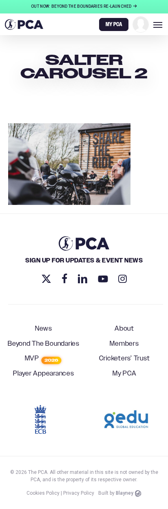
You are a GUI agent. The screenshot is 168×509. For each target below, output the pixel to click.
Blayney (124, 493)
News (43, 329)
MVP (42, 359)
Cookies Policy (43, 493)
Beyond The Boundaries (44, 344)
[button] (157, 24)
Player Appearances (43, 374)
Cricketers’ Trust (124, 359)
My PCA (125, 374)
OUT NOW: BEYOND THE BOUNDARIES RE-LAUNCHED (81, 6)
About (124, 329)
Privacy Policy (78, 493)
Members (124, 344)
